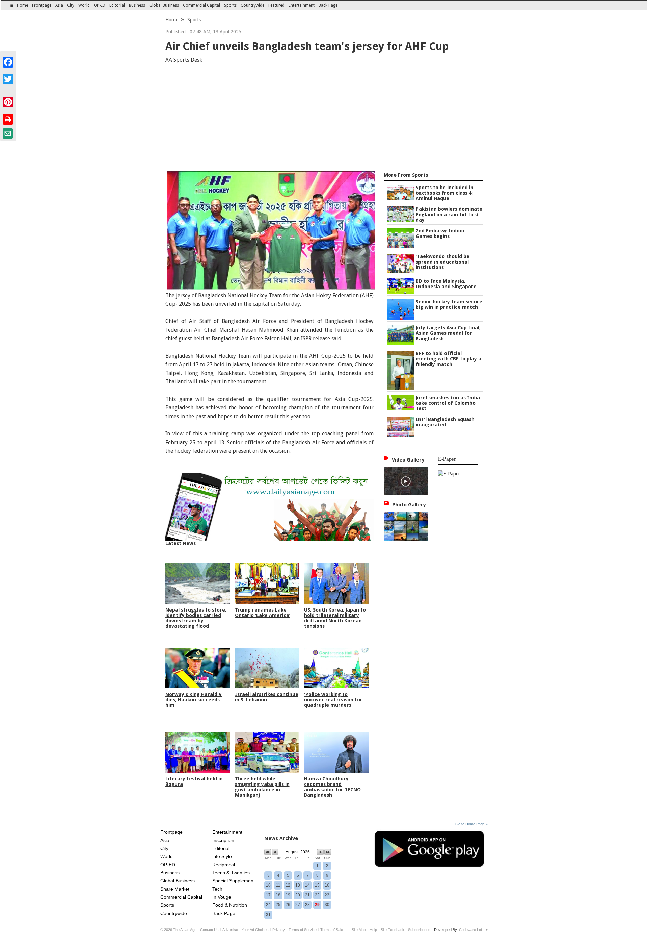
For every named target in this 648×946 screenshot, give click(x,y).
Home (22, 5)
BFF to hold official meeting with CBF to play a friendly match (448, 359)
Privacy (278, 930)
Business (137, 5)
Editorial (117, 5)
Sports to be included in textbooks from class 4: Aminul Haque (445, 193)
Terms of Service (303, 930)
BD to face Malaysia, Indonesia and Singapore (446, 283)
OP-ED (99, 5)
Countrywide (252, 5)
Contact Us (209, 930)
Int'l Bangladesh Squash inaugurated (445, 422)
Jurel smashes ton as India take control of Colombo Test (448, 403)
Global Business (164, 5)
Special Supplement (233, 880)
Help (373, 930)
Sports (230, 5)
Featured (276, 5)
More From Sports (406, 175)
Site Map (359, 930)
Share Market (174, 889)
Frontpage (41, 5)
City (70, 5)
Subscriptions (419, 930)
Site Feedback (392, 930)
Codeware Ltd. (471, 930)
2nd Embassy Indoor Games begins (440, 233)
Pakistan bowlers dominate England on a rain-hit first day (449, 214)
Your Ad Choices (255, 930)
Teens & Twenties (231, 872)
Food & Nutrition (229, 905)
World (84, 5)
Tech (217, 889)
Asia (59, 5)
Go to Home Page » (471, 824)
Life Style (222, 856)
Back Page (328, 5)
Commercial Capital (201, 5)
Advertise (230, 930)
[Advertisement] (324, 119)
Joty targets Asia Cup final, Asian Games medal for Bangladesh (448, 333)
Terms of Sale (331, 930)
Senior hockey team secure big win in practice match (449, 304)
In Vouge (221, 897)
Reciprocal (223, 864)
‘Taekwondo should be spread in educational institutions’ (442, 262)
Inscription (223, 840)
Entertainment (302, 5)
